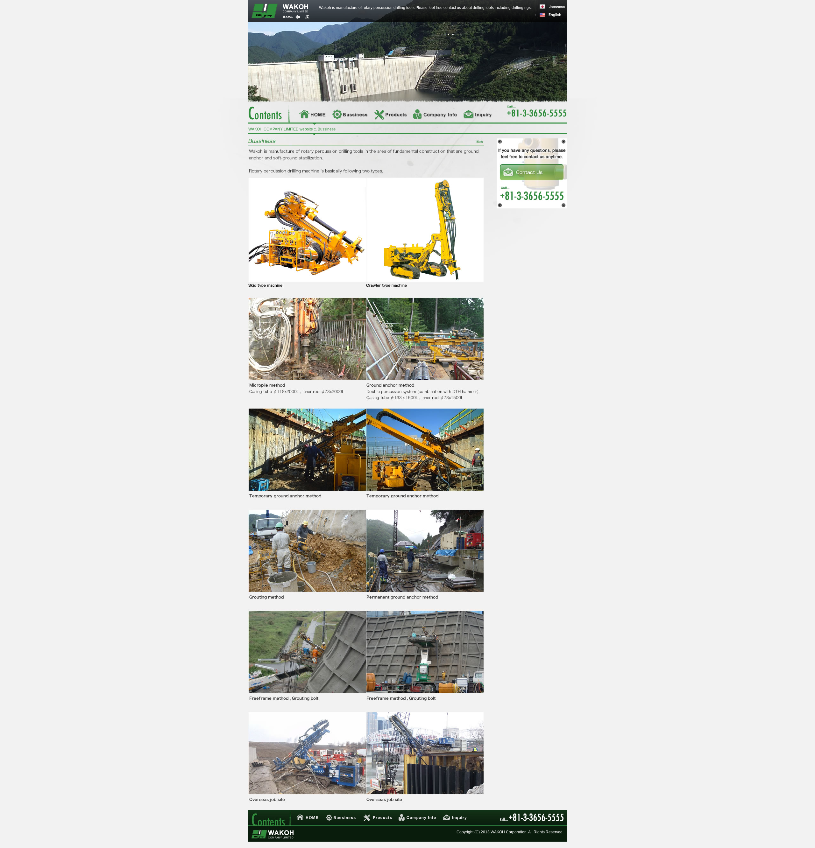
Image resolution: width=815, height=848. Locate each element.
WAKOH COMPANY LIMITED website (280, 129)
